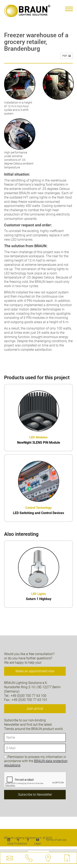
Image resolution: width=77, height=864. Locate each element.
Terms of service (56, 839)
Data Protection (17, 843)
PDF (65, 55)
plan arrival (35, 709)
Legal (37, 843)
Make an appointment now (35, 671)
